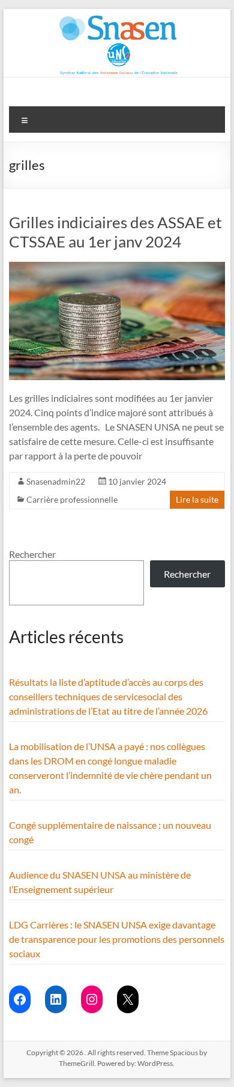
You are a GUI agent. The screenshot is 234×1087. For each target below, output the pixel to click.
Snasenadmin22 (55, 481)
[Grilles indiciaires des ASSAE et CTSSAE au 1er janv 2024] (116, 267)
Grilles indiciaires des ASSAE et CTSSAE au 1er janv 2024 (115, 232)
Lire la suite (197, 499)
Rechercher (32, 554)
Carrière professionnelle (72, 499)
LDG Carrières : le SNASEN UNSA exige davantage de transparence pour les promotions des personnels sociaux (116, 939)
